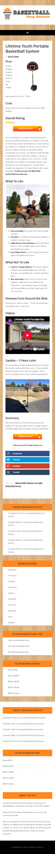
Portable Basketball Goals (18, 652)
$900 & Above (14, 693)
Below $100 (20, 483)
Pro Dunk (12, 605)
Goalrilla (11, 581)
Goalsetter (12, 587)
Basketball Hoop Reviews (27, 14)
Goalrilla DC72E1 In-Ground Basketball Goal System (24, 718)
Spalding (11, 622)
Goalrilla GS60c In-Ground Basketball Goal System (23, 735)
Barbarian (12, 570)
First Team (12, 575)
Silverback (12, 611)
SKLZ (10, 616)
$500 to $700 (13, 687)
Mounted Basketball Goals (18, 646)
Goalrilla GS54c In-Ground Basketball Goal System (23, 723)
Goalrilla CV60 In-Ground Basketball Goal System (23, 729)
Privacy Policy (37, 847)
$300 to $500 (13, 681)
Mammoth (12, 599)
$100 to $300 (13, 676)
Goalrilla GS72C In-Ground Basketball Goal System (23, 741)
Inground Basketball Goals (19, 640)
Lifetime (30, 483)
